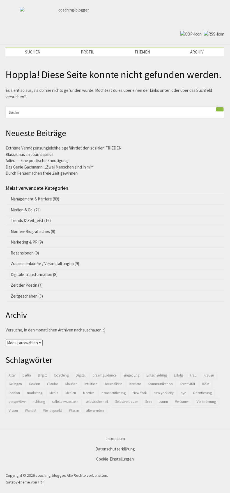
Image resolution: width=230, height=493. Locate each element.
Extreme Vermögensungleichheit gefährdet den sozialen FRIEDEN (63, 148)
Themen (142, 52)
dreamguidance (104, 375)
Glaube (52, 384)
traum (163, 401)
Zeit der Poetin (24, 285)
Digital (81, 375)
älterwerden (95, 410)
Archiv (197, 52)
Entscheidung (156, 375)
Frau (193, 375)
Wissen (74, 410)
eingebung (131, 375)
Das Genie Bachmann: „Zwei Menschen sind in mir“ (50, 167)
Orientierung (202, 393)
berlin (26, 375)
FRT (41, 482)
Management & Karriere (31, 199)
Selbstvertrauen (126, 401)
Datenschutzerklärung (115, 449)
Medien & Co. (22, 209)
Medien (70, 393)
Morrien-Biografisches (30, 231)
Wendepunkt (52, 410)
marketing (34, 393)
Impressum (115, 438)
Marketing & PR (24, 242)
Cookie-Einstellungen (115, 459)
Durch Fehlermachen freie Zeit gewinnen (42, 173)
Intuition (90, 384)
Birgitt (42, 375)
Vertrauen (182, 401)
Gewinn (34, 384)
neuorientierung (114, 393)
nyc (183, 393)
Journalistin (113, 384)
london (14, 393)
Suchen (32, 52)
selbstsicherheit (97, 401)
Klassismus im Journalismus (30, 154)
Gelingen (15, 384)
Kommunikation (160, 384)
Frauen (209, 375)
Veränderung (206, 401)
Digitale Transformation (31, 274)
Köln (205, 384)
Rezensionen (22, 253)
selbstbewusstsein (65, 401)
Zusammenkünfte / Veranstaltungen (42, 263)
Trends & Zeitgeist (27, 220)
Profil (87, 52)
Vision (13, 410)
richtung (39, 401)
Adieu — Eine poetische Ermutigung (37, 160)
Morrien (89, 393)
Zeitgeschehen (24, 296)
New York (140, 393)
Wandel (30, 410)
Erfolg (178, 375)
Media (53, 393)
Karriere (135, 384)
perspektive (17, 401)
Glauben (71, 384)
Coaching (61, 375)
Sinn (148, 401)
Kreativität (187, 384)
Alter (12, 375)
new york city (164, 393)
